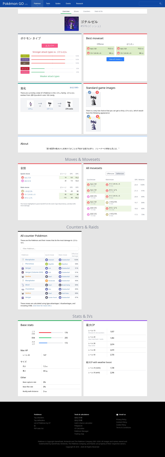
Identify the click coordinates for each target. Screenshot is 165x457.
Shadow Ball (66, 260)
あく (25, 63)
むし (25, 56)
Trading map (79, 434)
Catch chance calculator (83, 423)
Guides (57, 3)
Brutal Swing (66, 285)
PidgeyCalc (78, 426)
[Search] (160, 3)
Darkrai (28, 276)
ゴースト (25, 59)
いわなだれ (28, 191)
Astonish (51, 260)
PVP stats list (38, 428)
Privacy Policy (121, 419)
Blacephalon (30, 260)
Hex (49, 289)
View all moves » (115, 59)
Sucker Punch (52, 297)
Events (68, 3)
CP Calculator (79, 428)
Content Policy (121, 422)
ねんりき (93, 48)
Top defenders (39, 420)
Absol (27, 285)
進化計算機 (78, 420)
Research (79, 3)
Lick (49, 268)
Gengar (28, 268)
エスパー (25, 72)
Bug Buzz (65, 264)
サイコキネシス (95, 53)
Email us (122, 414)
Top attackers (39, 418)
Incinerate (51, 281)
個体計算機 (78, 418)
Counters (86, 11)
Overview (66, 11)
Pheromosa (29, 264)
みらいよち (28, 198)
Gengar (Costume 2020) (34, 272)
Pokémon (37, 3)
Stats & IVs (99, 11)
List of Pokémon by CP (42, 423)
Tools (48, 3)
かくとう (25, 68)
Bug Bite (51, 264)
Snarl (50, 277)
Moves (76, 11)
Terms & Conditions (123, 427)
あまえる (28, 181)
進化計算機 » (74, 87)
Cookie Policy (121, 425)
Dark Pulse (65, 293)
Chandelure (29, 289)
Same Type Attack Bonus (58, 204)
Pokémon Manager (81, 431)
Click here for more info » (42, 306)
